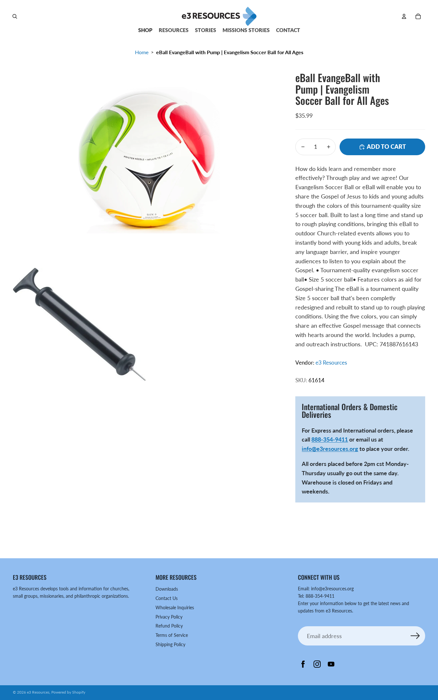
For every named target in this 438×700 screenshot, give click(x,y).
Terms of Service (172, 635)
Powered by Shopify (68, 692)
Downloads (167, 589)
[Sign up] (415, 636)
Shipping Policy (170, 644)
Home (141, 52)
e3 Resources (331, 362)
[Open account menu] (404, 16)
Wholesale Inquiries (175, 607)
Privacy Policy (169, 617)
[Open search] (15, 16)
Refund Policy (169, 625)
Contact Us (167, 598)
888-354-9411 (329, 439)
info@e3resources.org (330, 448)
